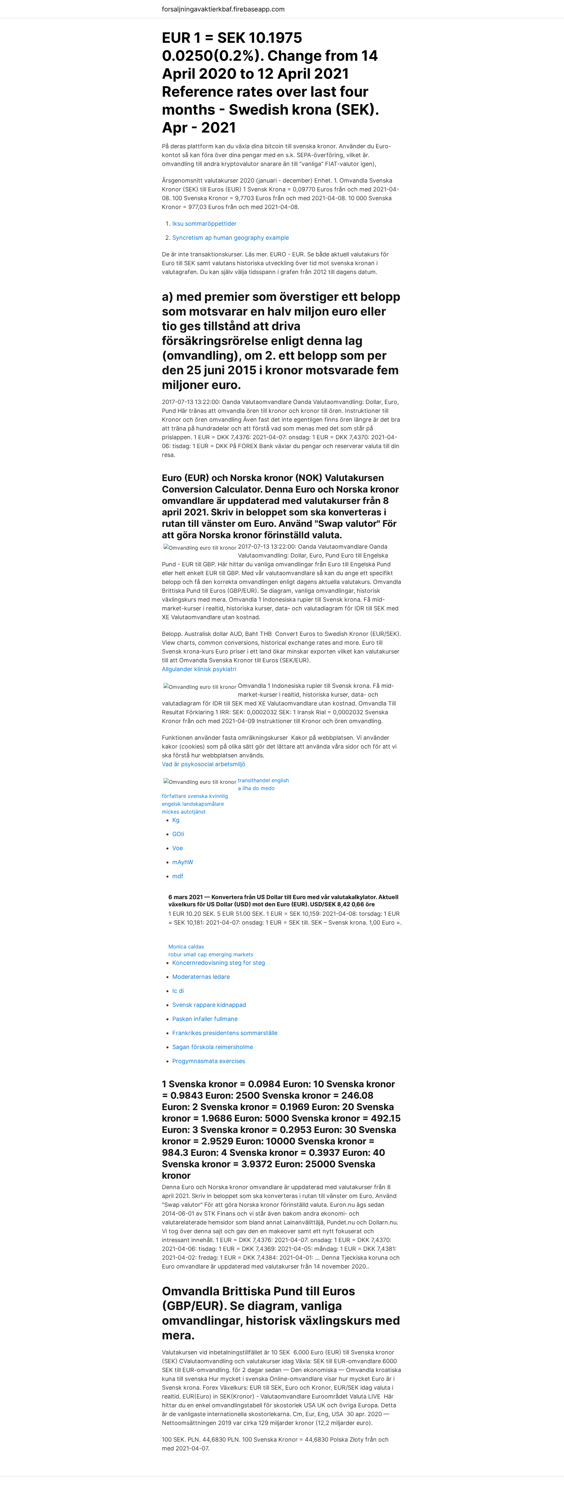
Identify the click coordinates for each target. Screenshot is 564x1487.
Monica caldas (186, 946)
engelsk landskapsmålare (193, 803)
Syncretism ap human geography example (230, 237)
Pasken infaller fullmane (205, 1018)
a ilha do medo (256, 788)
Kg (176, 819)
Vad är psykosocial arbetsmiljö (203, 764)
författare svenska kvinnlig (195, 796)
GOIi (178, 834)
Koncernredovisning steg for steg (218, 962)
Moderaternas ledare (201, 976)
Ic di (178, 990)
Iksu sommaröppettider (204, 223)
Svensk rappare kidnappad (209, 1004)
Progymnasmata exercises (208, 1061)
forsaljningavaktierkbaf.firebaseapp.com (223, 9)
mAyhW (182, 862)
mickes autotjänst (184, 811)
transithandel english (263, 780)
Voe (177, 848)
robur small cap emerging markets (210, 954)
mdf (177, 876)
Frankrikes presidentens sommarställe (224, 1032)
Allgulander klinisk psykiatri (199, 669)
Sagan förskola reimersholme (212, 1046)
